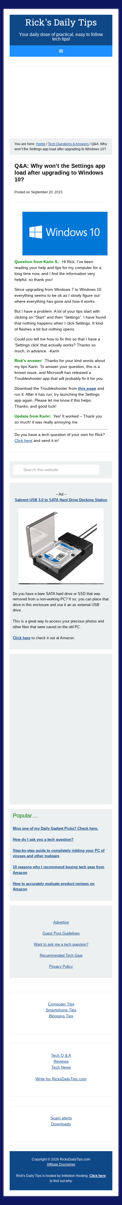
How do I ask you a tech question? (43, 839)
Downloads (61, 1124)
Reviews (61, 1061)
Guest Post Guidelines (61, 933)
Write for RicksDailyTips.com (61, 1079)
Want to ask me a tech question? (61, 944)
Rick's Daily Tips (61, 22)
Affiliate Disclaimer (61, 1164)
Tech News (61, 1067)
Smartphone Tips (61, 1010)
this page (87, 388)
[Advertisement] (61, 729)
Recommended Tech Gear (61, 955)
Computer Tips (61, 1004)
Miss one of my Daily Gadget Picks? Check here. (55, 828)
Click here (23, 440)
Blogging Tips (61, 1016)
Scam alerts (61, 1118)
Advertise (61, 922)
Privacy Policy (61, 966)
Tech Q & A (61, 1055)
